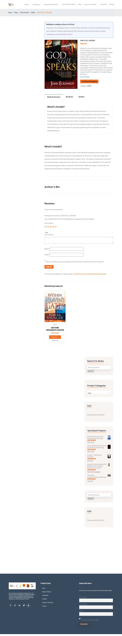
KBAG (33, 13)
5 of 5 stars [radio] (55, 227)
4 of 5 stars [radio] (53, 227)
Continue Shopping (89, 81)
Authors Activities (90, 4)
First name (83, 597)
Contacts (103, 4)
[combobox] (78, 231)
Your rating (49, 223)
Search (90, 371)
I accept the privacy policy (90, 620)
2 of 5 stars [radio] (48, 227)
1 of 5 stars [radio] (45, 227)
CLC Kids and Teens (68, 4)
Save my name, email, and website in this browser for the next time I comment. (75, 262)
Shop (79, 4)
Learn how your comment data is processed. (90, 274)
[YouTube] (28, 605)
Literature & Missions (51, 4)
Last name (82, 604)
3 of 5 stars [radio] (50, 227)
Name (47, 249)
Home (26, 4)
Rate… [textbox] (47, 232)
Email (47, 255)
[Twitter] (24, 605)
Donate (111, 4)
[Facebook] (10, 605)
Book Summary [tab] (53, 97)
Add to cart (54, 337)
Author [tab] (81, 97)
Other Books (24, 13)
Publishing (36, 4)
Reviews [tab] (69, 97)
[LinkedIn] (19, 605)
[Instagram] (15, 605)
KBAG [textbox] (89, 393)
